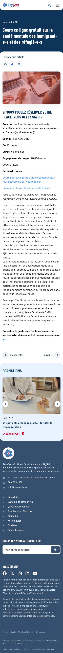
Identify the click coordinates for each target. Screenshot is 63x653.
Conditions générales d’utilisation (40, 649)
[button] (57, 5)
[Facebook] (5, 573)
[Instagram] (20, 573)
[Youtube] (35, 573)
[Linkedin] (27, 573)
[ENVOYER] (55, 549)
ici (4, 339)
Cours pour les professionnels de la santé (27, 187)
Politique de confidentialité (14, 649)
